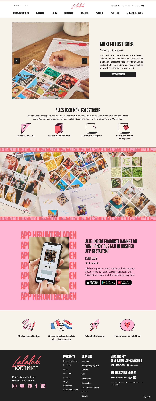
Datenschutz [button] (87, 383)
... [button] (116, 119)
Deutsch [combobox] (16, 6)
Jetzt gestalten (118, 74)
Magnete (99, 13)
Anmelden (135, 6)
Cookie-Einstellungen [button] (90, 387)
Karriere (85, 370)
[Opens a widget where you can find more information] (147, 397)
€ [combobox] (25, 6)
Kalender (85, 13)
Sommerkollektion (21, 13)
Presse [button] (85, 392)
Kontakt (114, 6)
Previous (17, 61)
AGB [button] (83, 374)
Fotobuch (40, 13)
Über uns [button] (85, 361)
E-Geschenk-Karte (135, 13)
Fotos (54, 13)
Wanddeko (115, 13)
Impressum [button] (86, 379)
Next (84, 61)
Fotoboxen (68, 13)
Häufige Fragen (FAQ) (90, 366)
